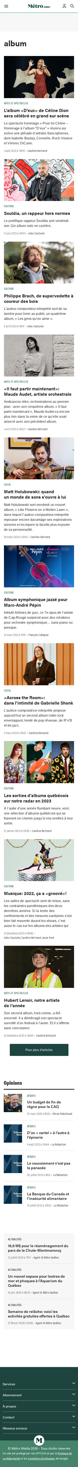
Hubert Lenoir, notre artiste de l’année (32, 1002)
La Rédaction (59, 1144)
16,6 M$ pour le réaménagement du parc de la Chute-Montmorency (38, 1248)
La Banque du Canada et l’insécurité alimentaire (48, 1196)
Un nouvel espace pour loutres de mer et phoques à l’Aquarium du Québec (36, 1280)
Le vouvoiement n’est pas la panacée (48, 1165)
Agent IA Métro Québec (46, 1257)
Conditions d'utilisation (41, 1458)
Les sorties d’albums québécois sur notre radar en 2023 (36, 798)
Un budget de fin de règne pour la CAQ (44, 1104)
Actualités (15, 1239)
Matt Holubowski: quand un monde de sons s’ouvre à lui (35, 494)
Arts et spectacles (16, 103)
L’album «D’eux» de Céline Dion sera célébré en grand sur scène (36, 113)
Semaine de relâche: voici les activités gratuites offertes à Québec (38, 1313)
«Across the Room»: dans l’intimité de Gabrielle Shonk (38, 700)
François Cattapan (38, 635)
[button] (5, 6)
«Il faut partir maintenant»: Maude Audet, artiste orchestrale (38, 391)
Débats (31, 1095)
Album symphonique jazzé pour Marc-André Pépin (35, 602)
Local (7, 484)
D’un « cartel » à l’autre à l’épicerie (48, 1135)
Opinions (13, 1082)
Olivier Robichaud (62, 1114)
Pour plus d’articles (39, 1050)
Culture (9, 206)
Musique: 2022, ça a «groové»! (35, 893)
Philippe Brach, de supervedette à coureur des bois (38, 298)
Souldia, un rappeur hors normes (37, 213)
